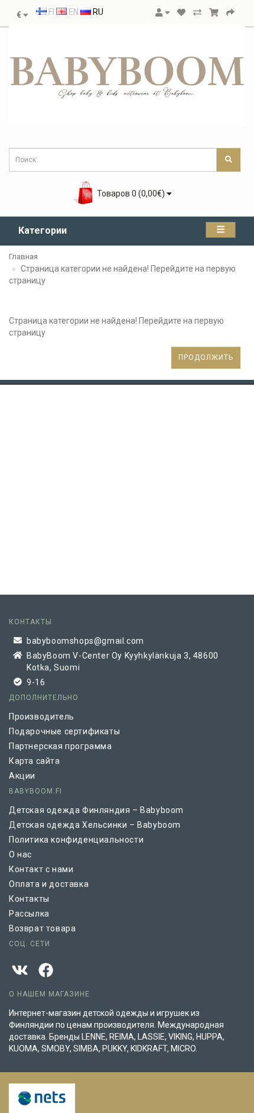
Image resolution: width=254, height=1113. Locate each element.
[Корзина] (214, 12)
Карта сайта (34, 761)
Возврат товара (42, 928)
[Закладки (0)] (181, 12)
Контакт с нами (41, 869)
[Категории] (221, 230)
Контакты (29, 899)
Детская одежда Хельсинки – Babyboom (95, 825)
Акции (22, 775)
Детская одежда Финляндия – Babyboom (96, 810)
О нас (20, 854)
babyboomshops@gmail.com (85, 641)
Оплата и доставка (49, 884)
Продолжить (205, 357)
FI (50, 12)
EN (73, 12)
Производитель (41, 716)
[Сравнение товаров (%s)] (197, 12)
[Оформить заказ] (230, 12)
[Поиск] (228, 160)
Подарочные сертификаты (64, 731)
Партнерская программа (60, 746)
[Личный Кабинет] (162, 12)
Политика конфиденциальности (76, 839)
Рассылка (29, 913)
